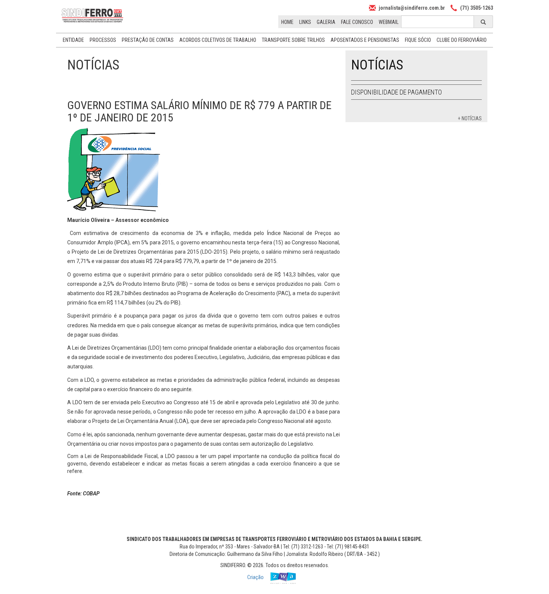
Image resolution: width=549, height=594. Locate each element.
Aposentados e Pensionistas (365, 40)
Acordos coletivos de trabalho (217, 40)
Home (287, 22)
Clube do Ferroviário (462, 40)
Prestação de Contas (148, 40)
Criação (256, 577)
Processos (103, 40)
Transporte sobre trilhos (293, 40)
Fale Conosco (357, 22)
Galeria (326, 22)
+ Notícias (470, 118)
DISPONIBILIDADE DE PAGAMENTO (396, 92)
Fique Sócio (418, 40)
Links (305, 22)
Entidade (73, 40)
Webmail (388, 22)
